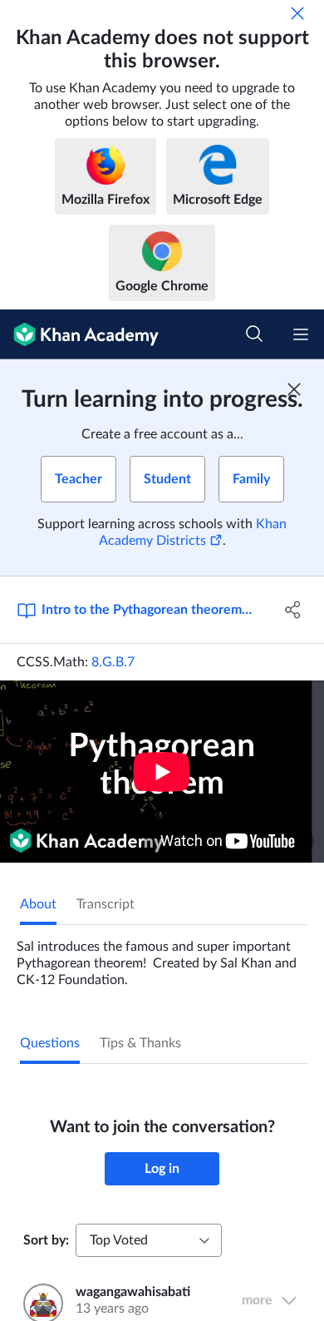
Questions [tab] (50, 1043)
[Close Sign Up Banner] (294, 389)
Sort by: (46, 1240)
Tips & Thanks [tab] (140, 1043)
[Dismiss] (297, 13)
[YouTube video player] (162, 771)
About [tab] (38, 904)
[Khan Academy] (79, 334)
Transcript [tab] (105, 904)
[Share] (292, 609)
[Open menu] (301, 334)
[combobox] (149, 1240)
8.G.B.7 (113, 662)
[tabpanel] (162, 956)
